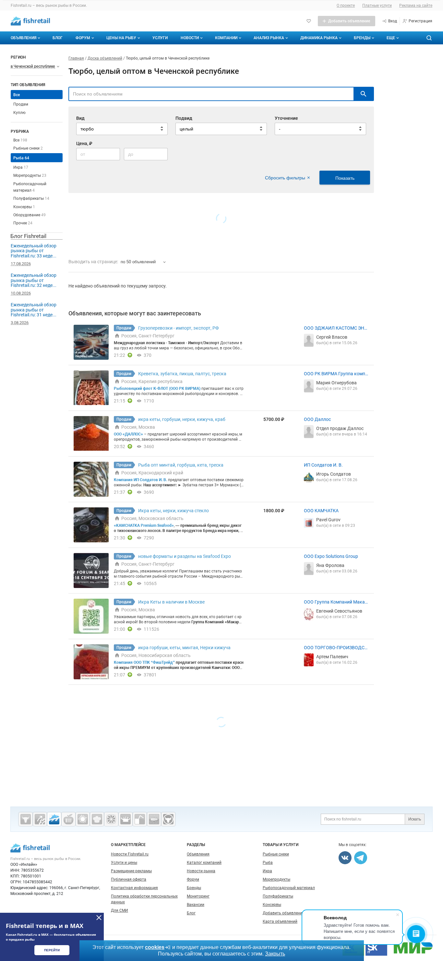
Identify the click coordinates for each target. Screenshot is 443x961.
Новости (190, 38)
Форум (83, 38)
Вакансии (195, 904)
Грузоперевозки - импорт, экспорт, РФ (178, 328)
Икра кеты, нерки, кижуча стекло (173, 510)
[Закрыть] (99, 917)
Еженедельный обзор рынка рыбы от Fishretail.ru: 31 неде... (33, 309)
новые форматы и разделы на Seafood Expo (184, 556)
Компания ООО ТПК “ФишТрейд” (144, 662)
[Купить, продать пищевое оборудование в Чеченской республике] (40, 819)
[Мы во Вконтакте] (345, 857)
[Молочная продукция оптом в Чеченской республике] (125, 819)
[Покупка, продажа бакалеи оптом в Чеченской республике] (154, 819)
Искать (414, 819)
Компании (226, 38)
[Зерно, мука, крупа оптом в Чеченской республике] (83, 819)
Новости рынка (201, 871)
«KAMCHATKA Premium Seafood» (144, 525)
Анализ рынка (269, 38)
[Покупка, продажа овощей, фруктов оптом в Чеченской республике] (111, 819)
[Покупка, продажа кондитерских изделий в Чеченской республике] (97, 819)
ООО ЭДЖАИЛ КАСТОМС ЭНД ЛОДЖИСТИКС (336, 328)
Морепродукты (29, 175)
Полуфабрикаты (31, 198)
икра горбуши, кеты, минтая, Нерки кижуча (184, 647)
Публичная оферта (128, 879)
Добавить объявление (283, 913)
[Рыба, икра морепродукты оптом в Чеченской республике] (54, 819)
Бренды (362, 38)
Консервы (24, 207)
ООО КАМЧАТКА (321, 510)
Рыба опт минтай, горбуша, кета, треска (180, 465)
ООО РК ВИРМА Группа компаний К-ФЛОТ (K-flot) (336, 374)
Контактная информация (134, 888)
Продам (20, 104)
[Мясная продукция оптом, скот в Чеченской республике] (25, 819)
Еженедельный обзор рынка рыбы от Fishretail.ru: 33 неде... (33, 250)
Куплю (19, 112)
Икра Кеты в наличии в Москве (171, 602)
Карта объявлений (280, 921)
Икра (20, 167)
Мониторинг (198, 896)
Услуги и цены (124, 862)
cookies (154, 947)
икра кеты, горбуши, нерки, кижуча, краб (181, 419)
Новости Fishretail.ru (130, 854)
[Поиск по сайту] (429, 37)
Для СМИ (119, 910)
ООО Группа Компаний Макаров (335, 602)
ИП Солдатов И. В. (323, 465)
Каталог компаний (204, 862)
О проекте (346, 5)
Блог (58, 38)
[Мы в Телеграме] (360, 857)
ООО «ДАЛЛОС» (128, 434)
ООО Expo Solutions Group (331, 556)
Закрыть (275, 953)
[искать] (363, 93)
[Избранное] (308, 21)
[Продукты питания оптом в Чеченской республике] (68, 819)
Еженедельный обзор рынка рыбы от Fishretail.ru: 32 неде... (33, 280)
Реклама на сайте (415, 5)
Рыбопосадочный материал (289, 888)
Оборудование (29, 215)
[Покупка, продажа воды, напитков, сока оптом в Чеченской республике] (140, 819)
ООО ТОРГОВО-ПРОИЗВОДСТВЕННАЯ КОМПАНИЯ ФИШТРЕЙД (336, 648)
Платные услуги (377, 5)
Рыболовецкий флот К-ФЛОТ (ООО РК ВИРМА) (157, 388)
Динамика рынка (319, 38)
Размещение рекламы (131, 871)
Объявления (23, 38)
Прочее (22, 223)
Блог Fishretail (28, 236)
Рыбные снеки (28, 148)
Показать (344, 178)
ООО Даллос (317, 419)
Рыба (21, 158)
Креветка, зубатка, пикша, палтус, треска (182, 373)
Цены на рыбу (121, 38)
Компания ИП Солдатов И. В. (140, 480)
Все (20, 140)
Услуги (160, 38)
